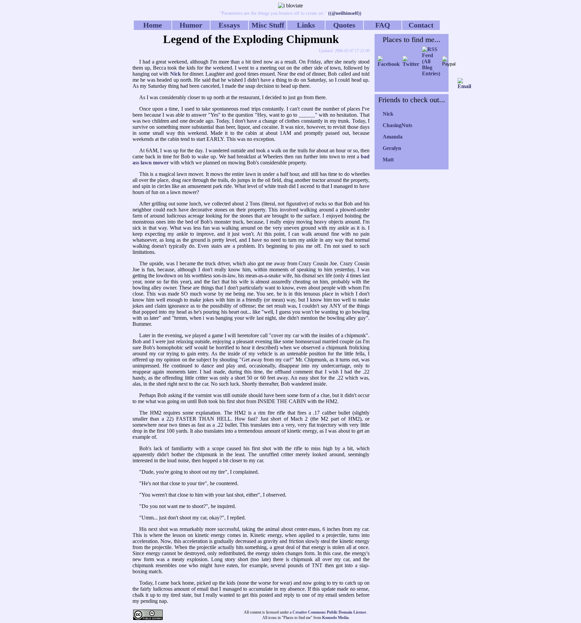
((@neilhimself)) (344, 13)
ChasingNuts (397, 125)
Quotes (344, 25)
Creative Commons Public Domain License (330, 612)
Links (306, 25)
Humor (191, 25)
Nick (388, 114)
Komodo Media (335, 617)
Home (152, 25)
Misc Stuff (267, 25)
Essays (229, 25)
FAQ (382, 25)
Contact (421, 25)
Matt (388, 159)
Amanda (392, 137)
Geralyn (392, 148)
